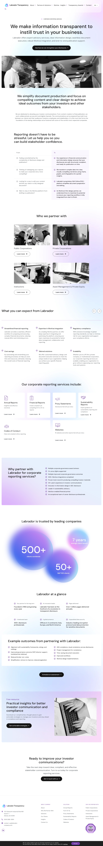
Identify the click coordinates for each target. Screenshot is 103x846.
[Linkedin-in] (3, 830)
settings (65, 844)
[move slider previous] (94, 311)
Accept (75, 843)
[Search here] (5, 9)
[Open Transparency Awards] (84, 5)
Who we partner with (92, 804)
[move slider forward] (99, 311)
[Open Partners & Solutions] (52, 5)
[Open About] (35, 5)
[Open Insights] (66, 5)
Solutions (66, 804)
